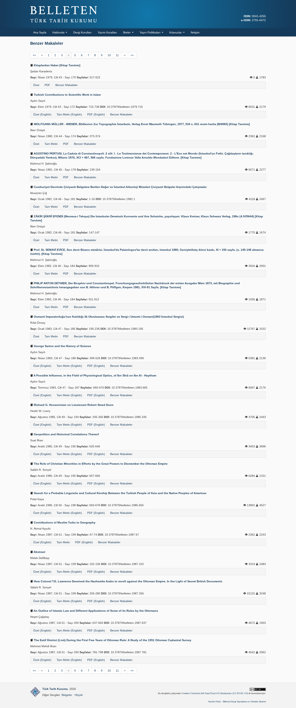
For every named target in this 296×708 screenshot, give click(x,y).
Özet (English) (42, 114)
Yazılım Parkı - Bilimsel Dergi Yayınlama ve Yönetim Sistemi (237, 701)
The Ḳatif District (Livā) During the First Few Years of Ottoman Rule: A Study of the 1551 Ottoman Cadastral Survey (112, 640)
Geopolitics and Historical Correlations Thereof (66, 434)
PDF (47, 85)
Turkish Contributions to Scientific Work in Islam (67, 94)
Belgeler (67, 695)
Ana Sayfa (39, 32)
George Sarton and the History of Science (62, 346)
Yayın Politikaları (150, 32)
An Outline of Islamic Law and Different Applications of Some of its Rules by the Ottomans (95, 610)
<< (34, 55)
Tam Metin (51, 143)
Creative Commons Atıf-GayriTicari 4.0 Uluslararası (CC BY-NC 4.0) (214, 693)
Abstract (39, 552)
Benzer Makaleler (66, 85)
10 (109, 55)
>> (132, 55)
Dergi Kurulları (82, 32)
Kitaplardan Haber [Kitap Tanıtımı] (56, 65)
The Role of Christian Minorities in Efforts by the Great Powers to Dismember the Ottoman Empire (100, 463)
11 (117, 55)
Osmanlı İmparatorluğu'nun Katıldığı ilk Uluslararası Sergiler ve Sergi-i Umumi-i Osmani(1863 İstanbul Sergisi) (108, 316)
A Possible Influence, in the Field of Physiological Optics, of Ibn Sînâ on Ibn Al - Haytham (94, 375)
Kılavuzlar (176, 32)
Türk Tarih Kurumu (55, 688)
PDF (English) (96, 114)
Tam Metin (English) (69, 114)
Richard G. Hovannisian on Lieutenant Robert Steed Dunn (73, 404)
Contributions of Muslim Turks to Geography (64, 522)
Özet (36, 85)
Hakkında (58, 32)
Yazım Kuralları (107, 32)
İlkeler (127, 32)
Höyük (79, 695)
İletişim (195, 32)
